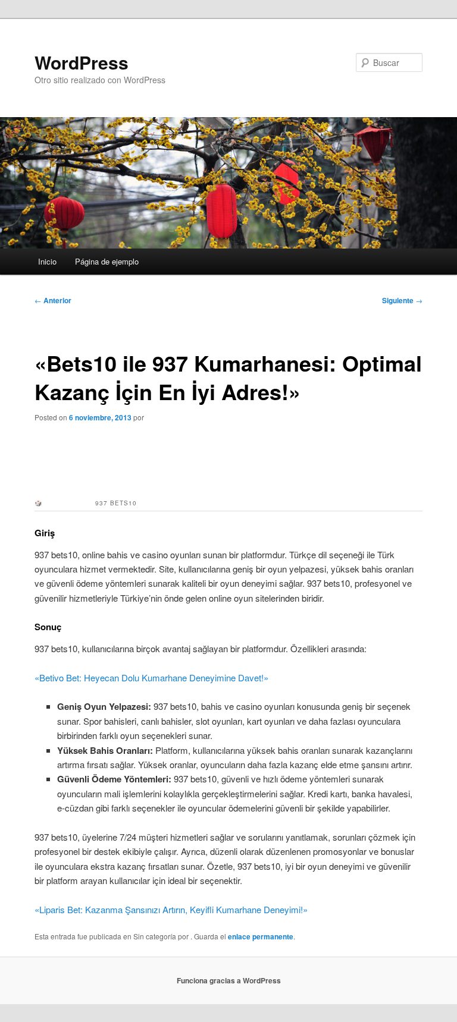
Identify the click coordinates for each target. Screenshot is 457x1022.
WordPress (82, 62)
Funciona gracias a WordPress (229, 980)
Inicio (47, 261)
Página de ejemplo (107, 261)
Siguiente (402, 300)
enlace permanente (260, 936)
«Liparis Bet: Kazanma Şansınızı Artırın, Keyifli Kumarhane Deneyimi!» (171, 909)
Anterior (53, 300)
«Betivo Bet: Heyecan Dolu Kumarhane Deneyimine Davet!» (151, 677)
